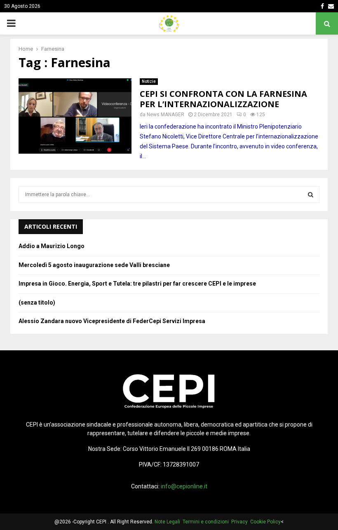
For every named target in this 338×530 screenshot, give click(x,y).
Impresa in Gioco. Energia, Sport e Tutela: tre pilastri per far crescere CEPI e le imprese (137, 283)
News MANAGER (165, 114)
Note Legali (169, 522)
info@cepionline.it (184, 486)
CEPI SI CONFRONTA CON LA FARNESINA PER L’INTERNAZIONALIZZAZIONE (223, 99)
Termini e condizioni (207, 522)
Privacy (240, 522)
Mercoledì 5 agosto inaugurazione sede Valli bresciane (94, 265)
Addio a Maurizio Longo (51, 246)
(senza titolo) (37, 302)
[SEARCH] (310, 194)
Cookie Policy (265, 522)
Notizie (149, 81)
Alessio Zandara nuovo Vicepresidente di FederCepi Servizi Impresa (112, 321)
